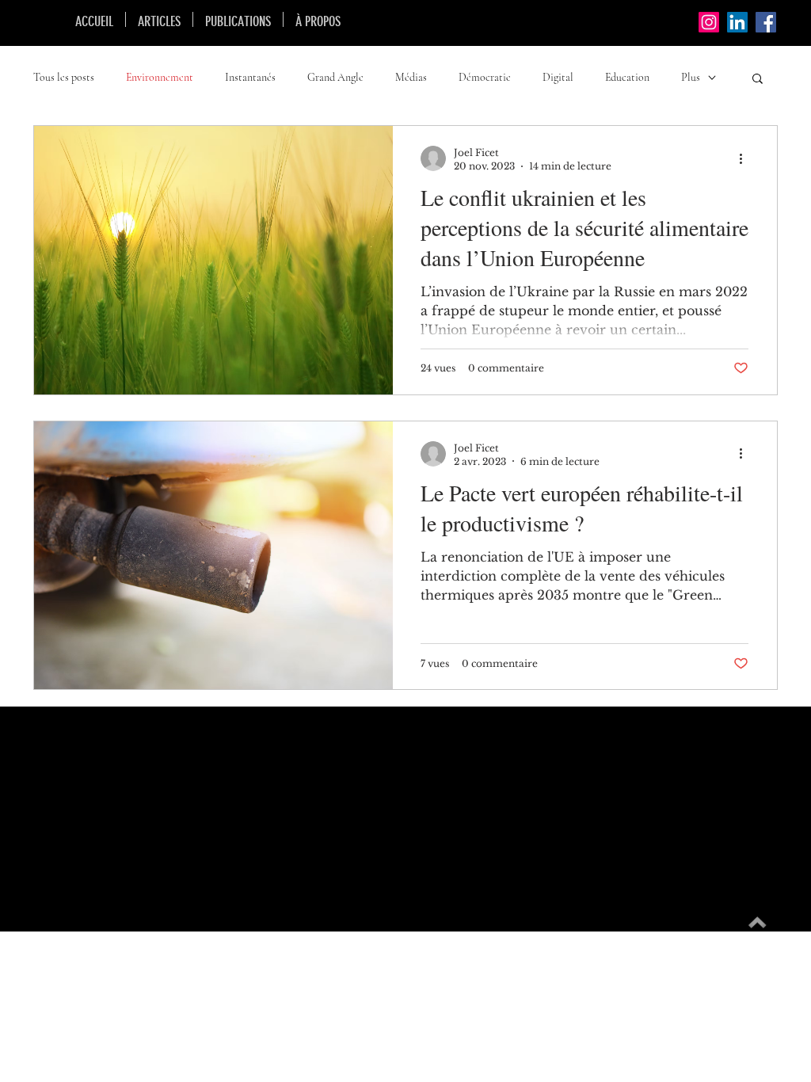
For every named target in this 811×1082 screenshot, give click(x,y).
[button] (757, 79)
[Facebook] (766, 22)
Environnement (159, 77)
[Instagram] (709, 22)
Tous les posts (63, 77)
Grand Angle (335, 77)
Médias (411, 77)
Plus (690, 77)
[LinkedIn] (737, 22)
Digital (558, 77)
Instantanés (250, 77)
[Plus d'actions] (746, 158)
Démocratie (485, 77)
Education (627, 77)
